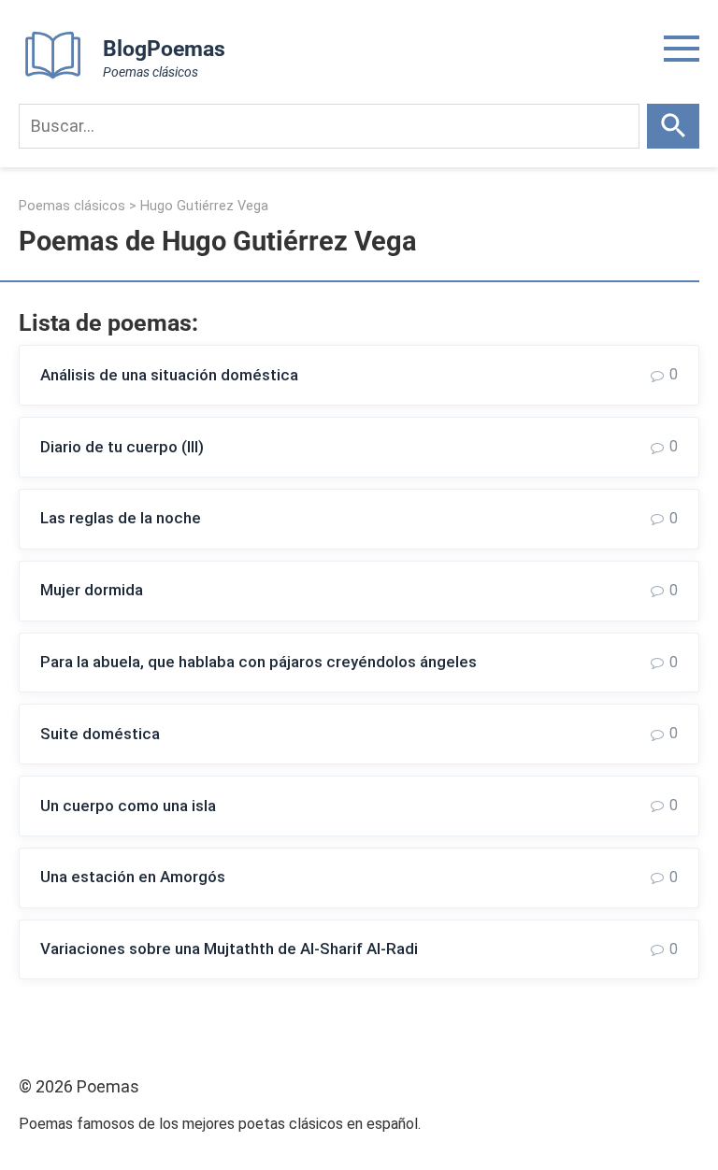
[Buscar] (673, 126)
